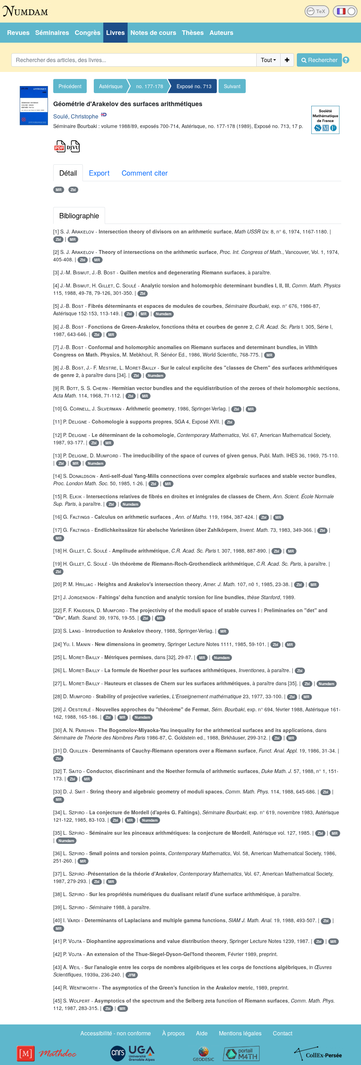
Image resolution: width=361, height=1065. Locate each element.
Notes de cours (153, 32)
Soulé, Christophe (75, 116)
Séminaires (52, 32)
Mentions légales (240, 1033)
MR (59, 189)
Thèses (193, 32)
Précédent (70, 86)
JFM (131, 975)
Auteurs (221, 32)
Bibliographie (79, 215)
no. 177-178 (149, 86)
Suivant (232, 86)
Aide (202, 1033)
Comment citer (145, 173)
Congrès (87, 32)
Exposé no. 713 (194, 86)
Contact (282, 1033)
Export (99, 173)
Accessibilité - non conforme (115, 1033)
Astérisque (111, 86)
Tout (266, 60)
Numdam (163, 313)
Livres (115, 32)
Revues (18, 32)
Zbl (73, 189)
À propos (173, 1033)
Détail (68, 173)
